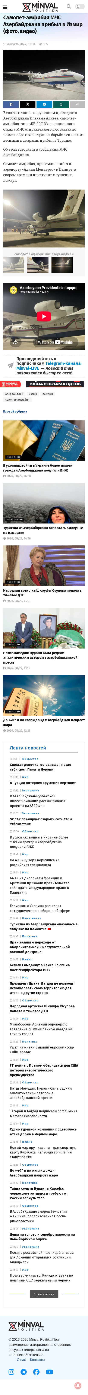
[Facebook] (36, 1372)
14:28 (15, 959)
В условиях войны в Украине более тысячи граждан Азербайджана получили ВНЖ (39, 842)
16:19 (15, 777)
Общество (13, 457)
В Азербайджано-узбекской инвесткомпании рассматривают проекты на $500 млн (37, 801)
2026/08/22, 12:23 (18, 730)
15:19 (15, 900)
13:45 (15, 1041)
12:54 (15, 1123)
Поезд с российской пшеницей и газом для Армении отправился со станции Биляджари (42, 1257)
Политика (30, 936)
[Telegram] (24, 1372)
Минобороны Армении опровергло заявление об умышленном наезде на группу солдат (41, 1029)
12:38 (15, 1141)
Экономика (30, 790)
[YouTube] (49, 1372)
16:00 (15, 831)
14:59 (15, 918)
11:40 (15, 1269)
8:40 (15, 759)
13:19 (15, 1082)
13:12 (15, 1105)
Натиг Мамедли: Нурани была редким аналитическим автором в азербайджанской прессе (40, 657)
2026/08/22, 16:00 (18, 476)
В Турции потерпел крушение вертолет (43, 783)
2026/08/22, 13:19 (18, 668)
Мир (25, 777)
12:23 (15, 1164)
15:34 (15, 872)
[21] (62, 265)
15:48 (15, 854)
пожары (48, 394)
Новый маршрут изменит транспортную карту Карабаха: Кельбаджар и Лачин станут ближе (43, 1152)
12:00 (15, 1228)
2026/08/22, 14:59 (18, 538)
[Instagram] (11, 1372)
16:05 (15, 813)
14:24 (15, 977)
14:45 (15, 936)
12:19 (15, 1205)
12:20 (15, 1182)
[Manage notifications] (78, 1385)
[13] (37, 265)
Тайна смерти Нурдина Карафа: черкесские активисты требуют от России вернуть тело (39, 1193)
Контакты (37, 1360)
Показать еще (44, 1294)
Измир (33, 394)
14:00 (15, 1018)
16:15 (15, 790)
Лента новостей (28, 748)
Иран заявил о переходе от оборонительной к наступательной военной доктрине (40, 947)
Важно (27, 959)
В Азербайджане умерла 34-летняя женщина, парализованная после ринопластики (38, 1216)
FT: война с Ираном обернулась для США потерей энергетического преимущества (44, 1070)
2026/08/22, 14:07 (18, 601)
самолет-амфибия (17, 399)
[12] (44, 218)
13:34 (15, 1059)
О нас (21, 1360)
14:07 (15, 1000)
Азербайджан (14, 394)
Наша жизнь (15, 519)
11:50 (15, 1246)
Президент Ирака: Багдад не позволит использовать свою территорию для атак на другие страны (42, 988)
